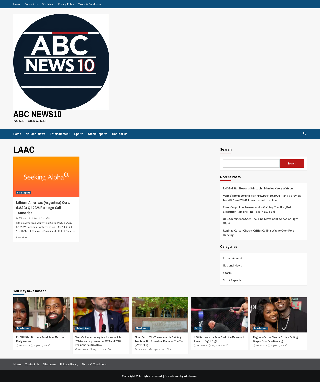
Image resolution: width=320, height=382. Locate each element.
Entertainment (60, 134)
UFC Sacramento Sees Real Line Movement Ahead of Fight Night (261, 221)
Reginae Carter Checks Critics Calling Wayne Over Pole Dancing (258, 233)
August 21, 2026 (40, 345)
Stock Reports (97, 134)
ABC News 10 (24, 218)
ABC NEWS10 (37, 114)
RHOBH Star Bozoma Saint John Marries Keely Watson (258, 188)
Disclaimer (48, 4)
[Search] (304, 133)
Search (226, 149)
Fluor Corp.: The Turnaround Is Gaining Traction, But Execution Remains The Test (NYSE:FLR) (257, 209)
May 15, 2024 (39, 218)
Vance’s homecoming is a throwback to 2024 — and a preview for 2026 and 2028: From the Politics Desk (262, 198)
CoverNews (172, 376)
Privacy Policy (66, 4)
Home (16, 4)
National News (35, 134)
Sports (78, 134)
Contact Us (31, 4)
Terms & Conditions (89, 4)
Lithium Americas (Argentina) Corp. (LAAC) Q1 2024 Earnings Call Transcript (43, 207)
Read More (21, 237)
